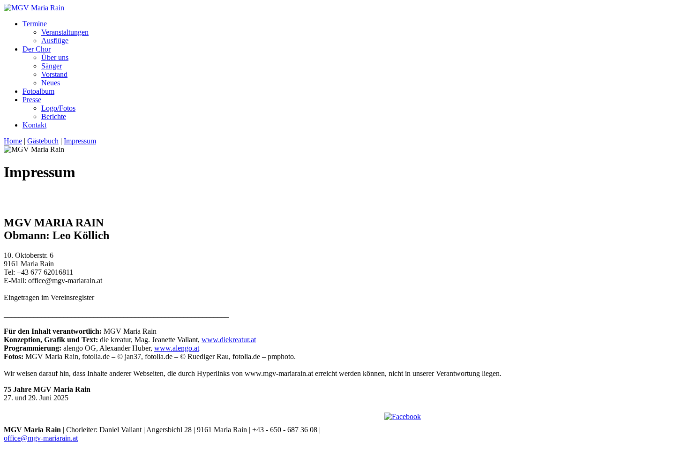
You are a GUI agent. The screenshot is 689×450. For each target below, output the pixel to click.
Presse (31, 100)
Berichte (53, 116)
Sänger (51, 66)
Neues (50, 83)
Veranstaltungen (65, 32)
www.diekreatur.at (229, 340)
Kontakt (34, 125)
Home (13, 141)
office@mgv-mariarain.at (41, 438)
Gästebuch (43, 141)
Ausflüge (54, 41)
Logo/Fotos (58, 108)
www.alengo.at (176, 348)
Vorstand (54, 74)
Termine (34, 24)
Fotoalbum (38, 91)
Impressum (80, 141)
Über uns (54, 57)
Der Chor (36, 49)
